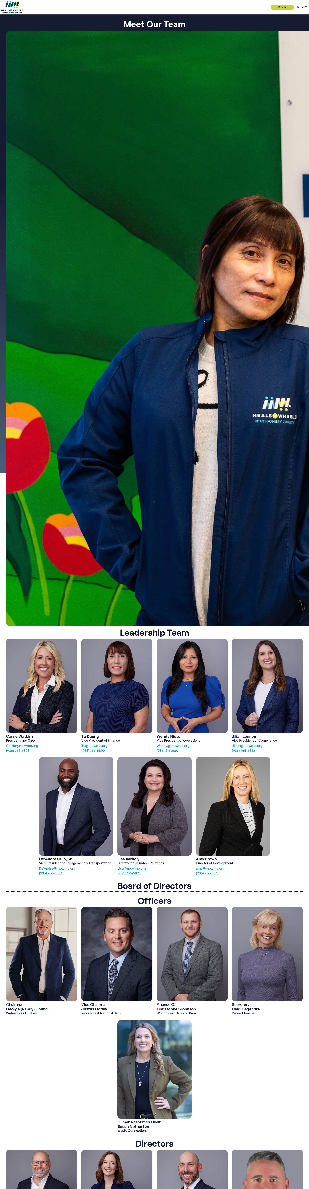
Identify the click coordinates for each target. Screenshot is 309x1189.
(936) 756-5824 (129, 873)
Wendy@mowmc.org (173, 746)
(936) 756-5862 (243, 750)
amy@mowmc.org (210, 868)
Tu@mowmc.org (94, 746)
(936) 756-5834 (50, 873)
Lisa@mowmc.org (131, 868)
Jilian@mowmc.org (247, 746)
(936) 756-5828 (17, 750)
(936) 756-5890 (93, 750)
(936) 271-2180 (167, 750)
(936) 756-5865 (207, 873)
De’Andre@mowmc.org (57, 868)
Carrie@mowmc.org (22, 746)
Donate (282, 7)
